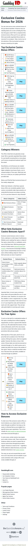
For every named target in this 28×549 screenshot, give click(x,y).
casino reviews (20, 450)
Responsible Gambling (9, 474)
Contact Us (5, 482)
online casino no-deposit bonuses (16, 431)
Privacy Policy (6, 508)
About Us (5, 480)
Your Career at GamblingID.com (11, 478)
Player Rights (6, 512)
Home (2, 8)
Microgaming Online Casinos (10, 492)
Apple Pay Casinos (8, 496)
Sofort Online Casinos (8, 498)
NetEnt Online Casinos (9, 494)
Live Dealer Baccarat (8, 490)
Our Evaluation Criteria (8, 476)
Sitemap (5, 514)
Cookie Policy (6, 510)
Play (21, 58)
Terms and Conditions (8, 506)
